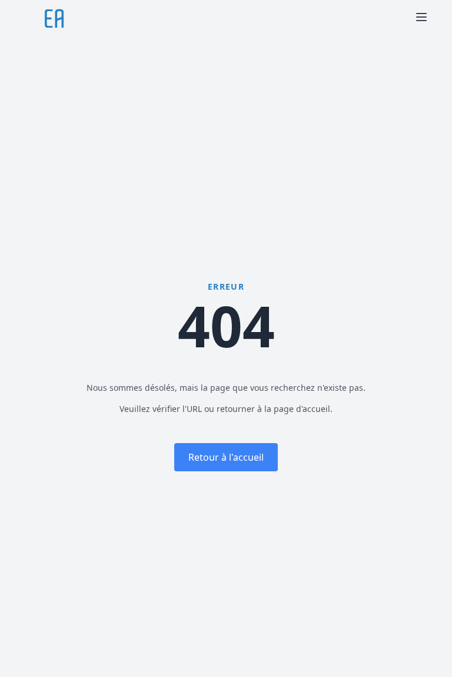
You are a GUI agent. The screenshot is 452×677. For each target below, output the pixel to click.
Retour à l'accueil (226, 457)
